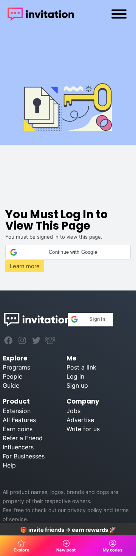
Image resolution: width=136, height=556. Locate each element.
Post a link (81, 367)
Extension (17, 411)
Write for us (83, 429)
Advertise (80, 420)
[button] (67, 252)
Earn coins (17, 429)
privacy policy (84, 510)
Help (9, 465)
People (12, 376)
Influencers (18, 447)
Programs (16, 367)
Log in (75, 376)
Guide (11, 385)
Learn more (25, 266)
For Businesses (24, 456)
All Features (19, 420)
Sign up (77, 385)
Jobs (73, 411)
